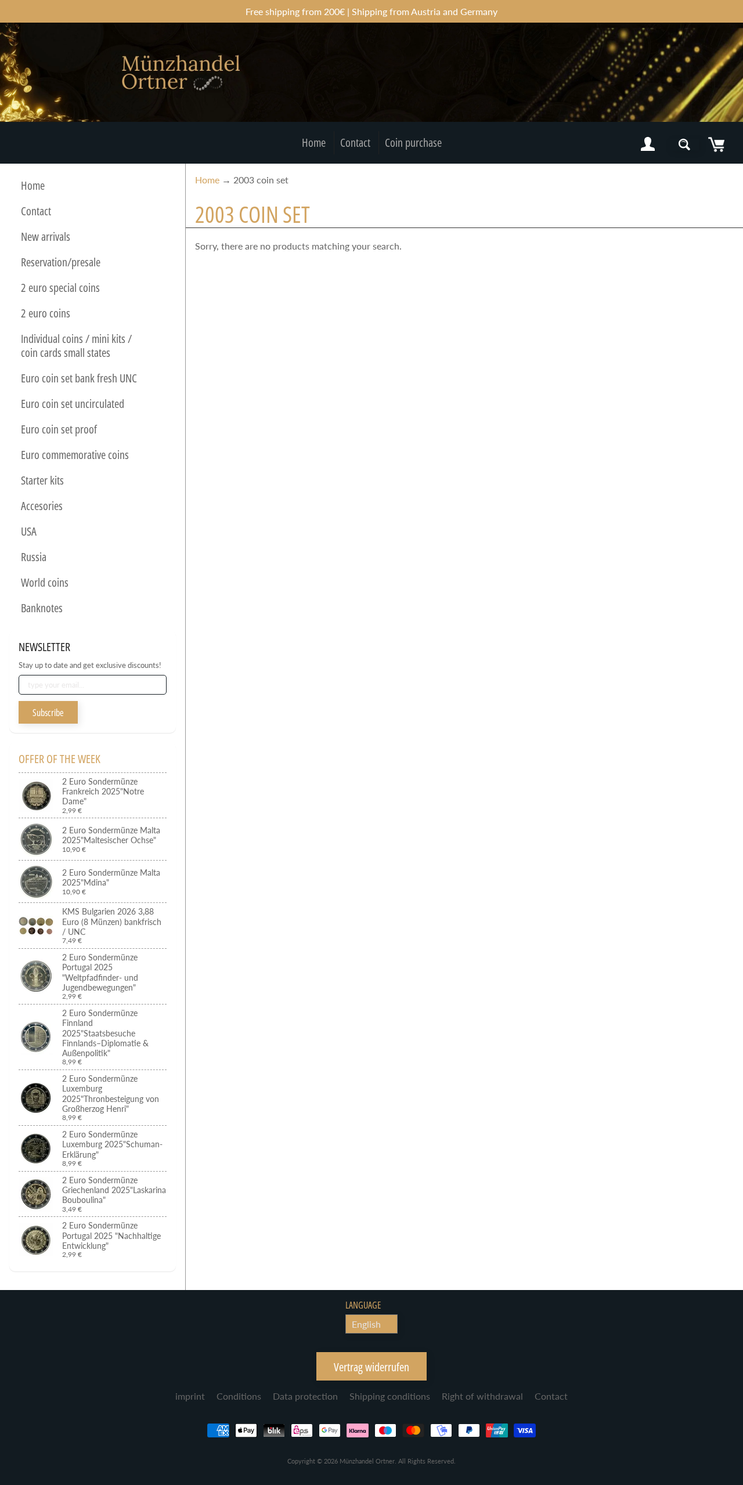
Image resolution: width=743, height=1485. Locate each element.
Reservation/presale (60, 262)
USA (29, 531)
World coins (44, 582)
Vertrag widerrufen (371, 1367)
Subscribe (48, 712)
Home (314, 142)
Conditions (239, 1395)
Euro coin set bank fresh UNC (79, 378)
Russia (33, 557)
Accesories (42, 506)
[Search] (684, 144)
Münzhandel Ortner (367, 1461)
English (366, 1323)
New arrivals (45, 236)
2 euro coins (45, 313)
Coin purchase (413, 142)
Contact (355, 142)
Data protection (305, 1395)
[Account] (648, 144)
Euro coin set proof (59, 429)
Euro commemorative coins (75, 455)
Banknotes (42, 608)
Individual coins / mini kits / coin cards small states (76, 345)
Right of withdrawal (482, 1395)
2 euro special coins (60, 287)
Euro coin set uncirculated (72, 403)
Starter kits (42, 480)
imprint (190, 1395)
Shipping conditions (389, 1395)
